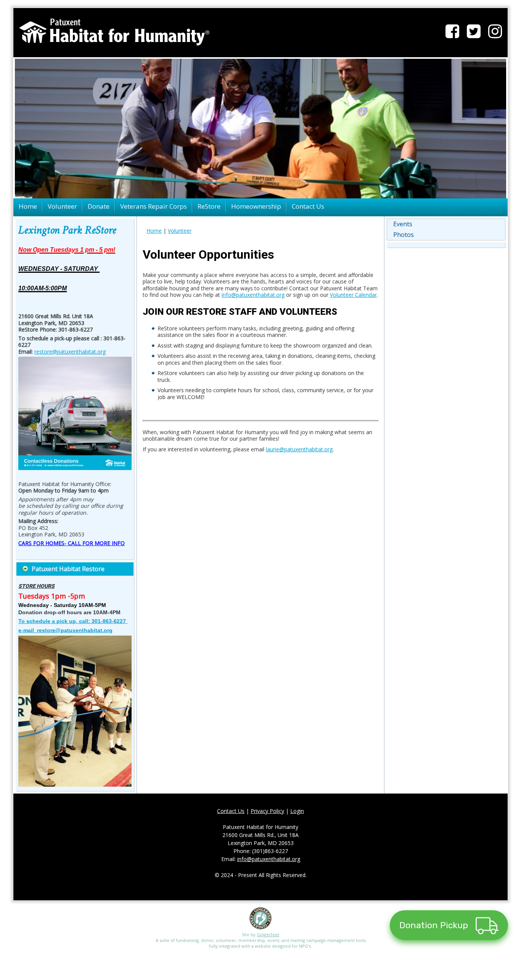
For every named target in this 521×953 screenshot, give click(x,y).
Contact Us (308, 206)
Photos (403, 234)
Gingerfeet (268, 934)
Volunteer (62, 206)
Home (28, 206)
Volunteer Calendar (353, 294)
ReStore (209, 206)
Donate (98, 206)
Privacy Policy (267, 811)
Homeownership (256, 206)
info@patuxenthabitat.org (253, 294)
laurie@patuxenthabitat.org (299, 449)
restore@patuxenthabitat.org (70, 351)
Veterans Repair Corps (153, 206)
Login (297, 811)
